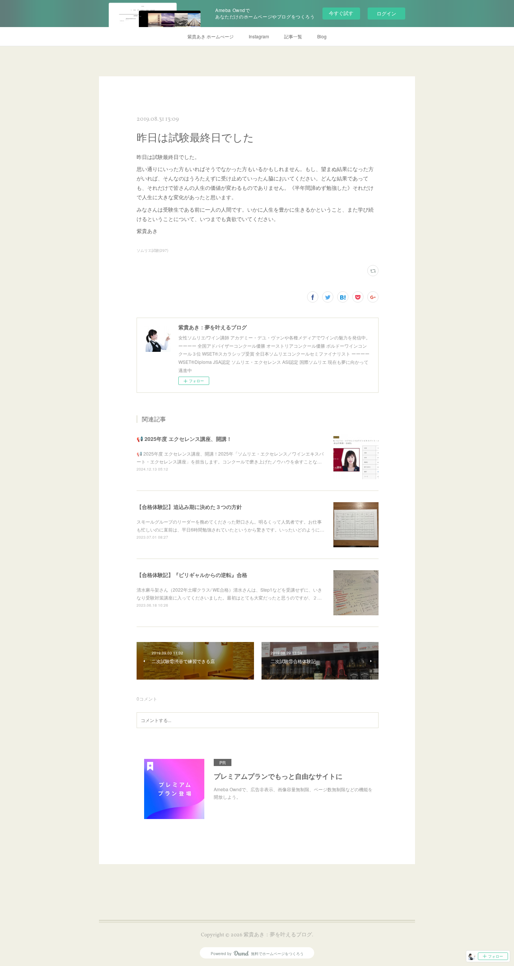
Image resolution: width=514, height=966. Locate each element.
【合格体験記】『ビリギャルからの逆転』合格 (192, 574)
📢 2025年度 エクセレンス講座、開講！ (184, 438)
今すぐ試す (341, 13)
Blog (322, 36)
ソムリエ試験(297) (152, 250)
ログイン (386, 13)
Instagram (259, 36)
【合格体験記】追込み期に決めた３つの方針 (189, 506)
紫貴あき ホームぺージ (210, 36)
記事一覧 (293, 36)
